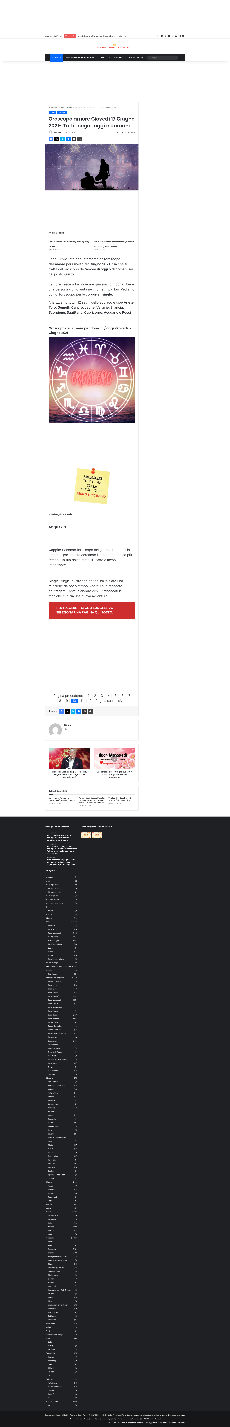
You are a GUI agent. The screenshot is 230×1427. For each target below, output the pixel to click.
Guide (50, 1123)
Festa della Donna (55, 1052)
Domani (51, 1279)
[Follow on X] (58, 132)
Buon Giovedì (53, 989)
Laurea (51, 948)
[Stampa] (79, 139)
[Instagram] (172, 36)
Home (52, 107)
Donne (48, 907)
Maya (50, 1297)
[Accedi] (176, 36)
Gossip (49, 970)
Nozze (50, 1152)
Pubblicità (172, 1423)
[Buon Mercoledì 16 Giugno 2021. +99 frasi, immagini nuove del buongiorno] (114, 758)
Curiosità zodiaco (55, 1271)
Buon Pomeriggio (55, 1007)
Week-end (52, 1320)
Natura (51, 1149)
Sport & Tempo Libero (57, 1175)
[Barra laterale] (183, 36)
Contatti (158, 1419)
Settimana (52, 1316)
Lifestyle (104, 58)
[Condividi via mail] (74, 139)
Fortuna (51, 1283)
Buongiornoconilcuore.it (57, 1256)
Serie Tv (51, 1394)
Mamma (51, 911)
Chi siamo (140, 1423)
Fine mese (52, 1056)
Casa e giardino (136, 58)
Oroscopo (56, 58)
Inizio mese (52, 1063)
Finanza (49, 918)
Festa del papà (54, 1048)
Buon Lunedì (53, 993)
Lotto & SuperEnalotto (57, 1138)
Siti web (51, 1368)
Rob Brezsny (53, 1312)
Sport (48, 1338)
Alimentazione (53, 1082)
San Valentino (53, 1074)
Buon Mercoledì (54, 933)
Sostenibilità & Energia (54, 1334)
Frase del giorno (54, 940)
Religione (51, 1167)
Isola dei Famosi (54, 1387)
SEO (50, 1364)
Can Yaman (52, 974)
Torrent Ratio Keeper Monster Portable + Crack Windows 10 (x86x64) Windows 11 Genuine (92, 800)
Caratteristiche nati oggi (57, 1260)
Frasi (48, 922)
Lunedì (50, 952)
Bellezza (51, 1100)
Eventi (50, 1115)
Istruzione (52, 1130)
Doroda (49, 914)
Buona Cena (53, 1022)
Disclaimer (180, 1423)
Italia (50, 1223)
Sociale (51, 1171)
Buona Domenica (55, 1026)
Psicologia (52, 1160)
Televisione (50, 1379)
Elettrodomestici (54, 892)
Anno (50, 1245)
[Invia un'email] (60, 132)
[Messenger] (68, 139)
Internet (51, 1357)
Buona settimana (54, 1030)
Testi (50, 1201)
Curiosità (51, 1108)
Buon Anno (52, 929)
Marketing (52, 1361)
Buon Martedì (53, 996)
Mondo (51, 1227)
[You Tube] (169, 36)
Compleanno (53, 937)
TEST (48, 1398)
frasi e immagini (52, 963)
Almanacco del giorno (57, 1085)
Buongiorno (52, 1041)
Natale (50, 955)
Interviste (51, 1190)
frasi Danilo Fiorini (55, 944)
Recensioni (52, 1197)
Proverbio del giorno (56, 959)
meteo (50, 1141)
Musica (49, 1182)
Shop (48, 1331)
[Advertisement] (115, 17)
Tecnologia (119, 58)
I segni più (52, 1286)
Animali (51, 1089)
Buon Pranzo (53, 1011)
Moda (50, 1145)
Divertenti (52, 1219)
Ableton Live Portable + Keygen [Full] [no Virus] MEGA (62, 799)
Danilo (55, 132)
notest (48, 1208)
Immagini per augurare (55, 978)
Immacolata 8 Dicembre (57, 1059)
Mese (50, 1301)
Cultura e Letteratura (54, 903)
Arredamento (53, 888)
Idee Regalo (53, 1126)
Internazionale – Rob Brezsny (59, 1290)
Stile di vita (50, 1349)
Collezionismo (53, 1104)
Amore (52, 112)
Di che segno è (54, 1275)
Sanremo (51, 1390)
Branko (51, 1253)
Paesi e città (53, 1156)
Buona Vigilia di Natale (57, 1033)
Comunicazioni (52, 896)
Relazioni (51, 1164)
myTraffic (50, 1204)
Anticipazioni (53, 1383)
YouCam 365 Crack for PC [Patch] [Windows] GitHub (120, 799)
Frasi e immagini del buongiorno (80, 58)
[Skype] (62, 139)
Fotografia (52, 1119)
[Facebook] (162, 36)
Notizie (49, 1212)
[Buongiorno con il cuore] (115, 46)
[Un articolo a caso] (179, 36)
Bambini (51, 1097)
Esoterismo (52, 1111)
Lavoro (51, 1134)
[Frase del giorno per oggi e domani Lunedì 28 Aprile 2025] (86, 835)
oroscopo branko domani (58, 1305)
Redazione (132, 1423)
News (50, 1193)
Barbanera (52, 1249)
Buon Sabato (53, 1015)
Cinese (50, 1264)
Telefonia (51, 1372)
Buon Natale (53, 1004)
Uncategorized (52, 1401)
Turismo (51, 1178)
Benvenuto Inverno (55, 981)
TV (49, 1375)
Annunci (49, 877)
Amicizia (51, 926)
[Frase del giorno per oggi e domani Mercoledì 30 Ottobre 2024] (97, 835)
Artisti (50, 1186)
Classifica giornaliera (56, 1268)
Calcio (50, 1342)
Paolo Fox (52, 1309)
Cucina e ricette (52, 899)
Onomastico (53, 1071)
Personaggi (50, 1323)
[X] (165, 36)
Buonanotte (52, 1037)
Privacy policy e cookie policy (156, 1423)
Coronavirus (53, 1216)
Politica (51, 1230)
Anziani (49, 881)
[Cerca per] (175, 58)
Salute (48, 1327)
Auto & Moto (53, 1093)
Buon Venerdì (53, 1019)
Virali (50, 1234)
